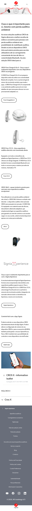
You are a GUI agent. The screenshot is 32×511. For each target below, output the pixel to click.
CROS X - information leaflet (17, 377)
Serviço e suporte (15, 446)
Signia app (6, 344)
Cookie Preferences (15, 468)
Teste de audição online (15, 428)
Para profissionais (15, 483)
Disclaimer (15, 473)
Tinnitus (15, 436)
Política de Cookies (15, 464)
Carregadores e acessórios (15, 418)
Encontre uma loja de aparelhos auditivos (15, 442)
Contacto (15, 454)
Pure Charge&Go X (8, 100)
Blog (15, 450)
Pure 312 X (6, 176)
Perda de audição (15, 432)
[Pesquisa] (27, 4)
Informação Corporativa (15, 487)
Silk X (5, 226)
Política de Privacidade (15, 460)
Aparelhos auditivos (15, 413)
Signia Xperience (8, 305)
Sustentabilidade (15, 478)
